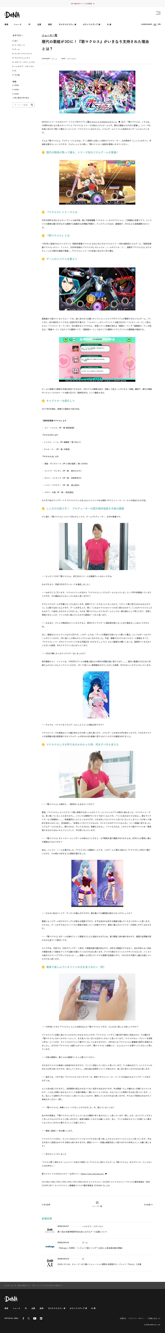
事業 (6, 24)
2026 (16, 85)
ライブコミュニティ (22, 58)
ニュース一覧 (49, 35)
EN (159, 24)
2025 (16, 90)
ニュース (17, 24)
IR (29, 24)
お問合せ (123, 1318)
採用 (50, 24)
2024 (16, 94)
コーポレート (19, 45)
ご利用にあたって (154, 1318)
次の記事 (147, 1204)
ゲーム (17, 49)
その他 (17, 75)
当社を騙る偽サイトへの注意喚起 (81, 3)
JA (155, 24)
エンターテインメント (23, 53)
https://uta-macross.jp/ (92, 1174)
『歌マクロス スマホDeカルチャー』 (101, 122)
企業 (39, 24)
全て (16, 41)
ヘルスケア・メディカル (24, 66)
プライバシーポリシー (137, 1318)
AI (15, 71)
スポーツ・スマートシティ (25, 62)
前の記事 (47, 1204)
